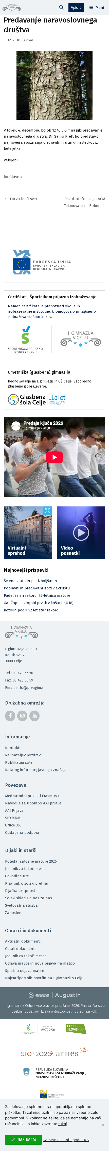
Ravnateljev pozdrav (23, 755)
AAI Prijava (14, 810)
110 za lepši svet (23, 199)
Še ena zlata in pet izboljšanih (30, 581)
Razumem (26, 1139)
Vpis (74, 7)
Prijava (86, 1006)
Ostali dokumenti (20, 948)
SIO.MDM (12, 818)
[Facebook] (10, 716)
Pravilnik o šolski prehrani (27, 883)
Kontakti (12, 747)
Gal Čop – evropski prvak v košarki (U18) (39, 603)
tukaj (62, 1123)
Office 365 (13, 825)
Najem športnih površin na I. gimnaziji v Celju (44, 978)
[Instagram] (22, 716)
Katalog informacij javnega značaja (36, 770)
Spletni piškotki (86, 1011)
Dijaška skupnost (20, 890)
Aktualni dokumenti (23, 941)
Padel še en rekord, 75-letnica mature (37, 595)
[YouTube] (34, 716)
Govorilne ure (17, 876)
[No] (102, 1124)
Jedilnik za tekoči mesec (25, 868)
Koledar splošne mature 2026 (31, 861)
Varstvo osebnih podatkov (66, 1140)
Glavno (15, 177)
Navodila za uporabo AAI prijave (33, 803)
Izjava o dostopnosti (56, 1011)
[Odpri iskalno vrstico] (61, 8)
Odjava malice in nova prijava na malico (40, 963)
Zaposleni (13, 912)
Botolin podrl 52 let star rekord (31, 610)
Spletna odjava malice (24, 970)
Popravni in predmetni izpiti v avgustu (37, 588)
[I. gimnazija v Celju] (12, 8)
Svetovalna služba (21, 905)
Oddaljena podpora (22, 832)
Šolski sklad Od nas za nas (28, 898)
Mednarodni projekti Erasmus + (32, 796)
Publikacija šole (18, 762)
